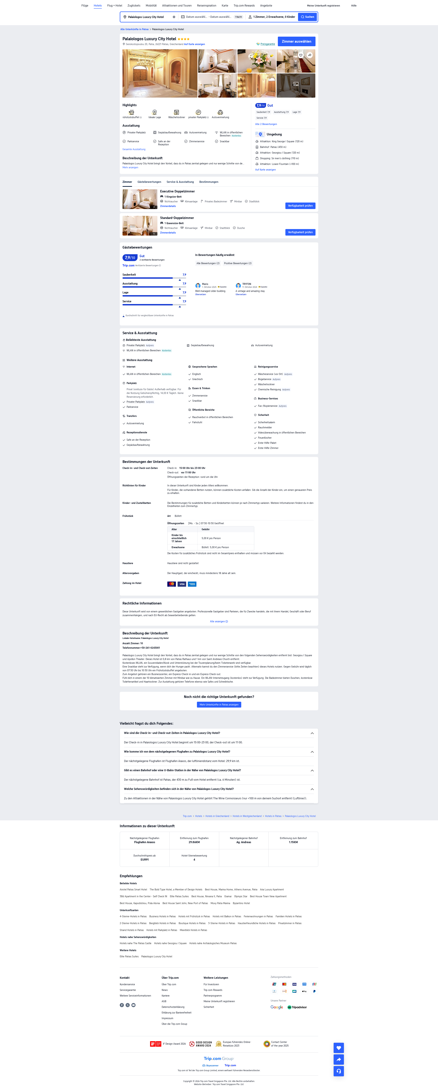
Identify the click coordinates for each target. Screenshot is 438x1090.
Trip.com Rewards (244, 5)
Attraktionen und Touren (177, 5)
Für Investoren (211, 984)
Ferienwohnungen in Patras (258, 916)
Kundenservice (127, 984)
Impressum (167, 1018)
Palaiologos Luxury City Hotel (149, 38)
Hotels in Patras (273, 816)
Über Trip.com (169, 984)
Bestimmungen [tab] (208, 182)
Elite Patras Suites (179, 896)
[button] (346, 6)
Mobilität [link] (151, 5)
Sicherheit (209, 1007)
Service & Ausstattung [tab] (180, 182)
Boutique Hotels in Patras (192, 923)
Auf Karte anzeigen (265, 169)
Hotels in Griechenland (217, 816)
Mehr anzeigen (130, 167)
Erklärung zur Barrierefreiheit (176, 1012)
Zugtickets (134, 5)
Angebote (266, 5)
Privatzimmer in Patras (289, 923)
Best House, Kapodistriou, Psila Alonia (140, 903)
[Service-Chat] (339, 1071)
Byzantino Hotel (241, 903)
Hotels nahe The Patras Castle (135, 943)
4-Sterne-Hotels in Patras (133, 916)
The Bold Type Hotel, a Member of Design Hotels (176, 889)
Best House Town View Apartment (268, 896)
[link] (323, 6)
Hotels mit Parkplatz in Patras (161, 930)
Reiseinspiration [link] (206, 5)
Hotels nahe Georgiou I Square (170, 943)
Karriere (166, 995)
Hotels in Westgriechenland (247, 816)
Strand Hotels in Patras (132, 930)
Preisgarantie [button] (268, 44)
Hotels (98, 5)
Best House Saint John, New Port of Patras (185, 903)
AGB (164, 1001)
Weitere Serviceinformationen (135, 995)
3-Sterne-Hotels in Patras (221, 923)
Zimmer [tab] (127, 182)
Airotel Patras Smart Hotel (133, 889)
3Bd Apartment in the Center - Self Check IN (143, 896)
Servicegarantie (128, 990)
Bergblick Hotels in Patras (162, 923)
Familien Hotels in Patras (289, 916)
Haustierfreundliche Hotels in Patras (256, 923)
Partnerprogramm (213, 995)
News (165, 990)
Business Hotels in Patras (162, 916)
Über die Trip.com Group (174, 1024)
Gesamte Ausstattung (134, 149)
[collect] (339, 1048)
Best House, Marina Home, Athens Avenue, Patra (231, 889)
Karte (225, 5)
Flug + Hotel (114, 5)
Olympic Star (240, 896)
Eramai (227, 896)
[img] (160, 73)
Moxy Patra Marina (220, 903)
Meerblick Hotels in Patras (193, 930)
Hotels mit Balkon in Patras (227, 916)
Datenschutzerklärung (173, 1007)
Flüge (84, 5)
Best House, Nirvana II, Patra (206, 896)
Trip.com (187, 816)
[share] (339, 1059)
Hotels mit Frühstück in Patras (194, 916)
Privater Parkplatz (136, 345)
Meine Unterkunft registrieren (219, 1001)
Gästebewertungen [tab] (149, 182)
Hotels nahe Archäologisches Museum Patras (213, 943)
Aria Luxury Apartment (272, 889)
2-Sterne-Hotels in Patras (133, 923)
